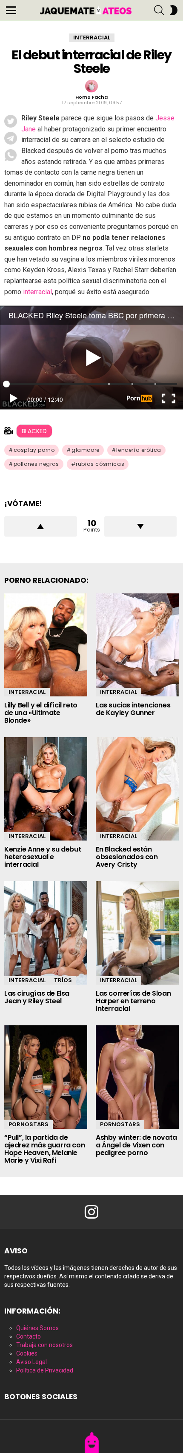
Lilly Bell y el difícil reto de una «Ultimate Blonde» (40, 712)
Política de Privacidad (44, 1370)
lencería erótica (138, 450)
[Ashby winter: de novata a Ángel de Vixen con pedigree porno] (137, 1077)
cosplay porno (34, 450)
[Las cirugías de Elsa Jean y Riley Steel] (45, 933)
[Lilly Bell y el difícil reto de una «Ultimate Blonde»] (45, 645)
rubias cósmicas (100, 464)
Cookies (26, 1353)
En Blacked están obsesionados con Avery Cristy (127, 856)
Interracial (27, 692)
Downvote (140, 526)
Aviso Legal (31, 1361)
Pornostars (29, 1124)
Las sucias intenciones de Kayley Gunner (133, 709)
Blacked (34, 431)
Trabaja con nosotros (44, 1345)
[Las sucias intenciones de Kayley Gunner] (137, 645)
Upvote (40, 526)
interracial (37, 292)
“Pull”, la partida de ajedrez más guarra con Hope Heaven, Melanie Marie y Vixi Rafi (44, 1149)
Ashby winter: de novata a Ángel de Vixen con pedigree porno (136, 1145)
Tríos (63, 980)
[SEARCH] (159, 10)
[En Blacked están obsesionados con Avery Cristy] (137, 789)
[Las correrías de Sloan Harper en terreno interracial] (137, 933)
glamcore (85, 450)
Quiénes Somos (37, 1328)
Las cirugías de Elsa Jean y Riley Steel (36, 997)
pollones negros (36, 464)
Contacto (28, 1336)
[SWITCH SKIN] (174, 10)
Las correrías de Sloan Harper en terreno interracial (133, 1000)
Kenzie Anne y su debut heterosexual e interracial (42, 856)
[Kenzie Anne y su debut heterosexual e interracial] (45, 789)
